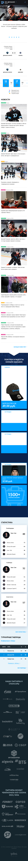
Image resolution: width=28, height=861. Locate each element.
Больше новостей (20, 347)
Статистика (6, 522)
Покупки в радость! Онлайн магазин (14, 360)
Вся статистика (21, 632)
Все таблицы (22, 668)
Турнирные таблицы (11, 637)
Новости (5, 99)
